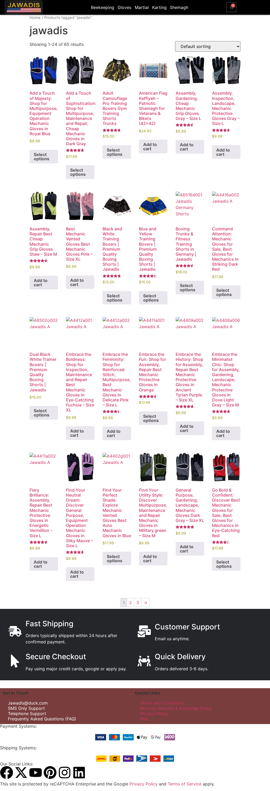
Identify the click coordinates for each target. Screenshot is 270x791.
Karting (159, 7)
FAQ (144, 718)
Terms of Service (184, 784)
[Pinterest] (50, 772)
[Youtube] (35, 772)
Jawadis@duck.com (28, 703)
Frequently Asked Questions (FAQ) (42, 718)
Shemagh (179, 7)
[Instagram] (64, 772)
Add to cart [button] (150, 146)
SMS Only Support (26, 708)
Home (35, 17)
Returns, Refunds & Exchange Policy (176, 708)
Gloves (124, 7)
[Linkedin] (79, 772)
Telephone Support (27, 713)
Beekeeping (102, 7)
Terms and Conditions (162, 703)
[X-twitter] (21, 772)
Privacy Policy (154, 713)
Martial (142, 7)
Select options (41, 156)
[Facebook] (6, 772)
